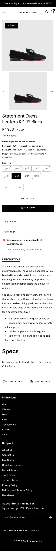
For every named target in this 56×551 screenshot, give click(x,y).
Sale (4, 434)
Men (4, 414)
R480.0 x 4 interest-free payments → (22, 146)
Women (6, 409)
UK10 (8, 176)
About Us (7, 449)
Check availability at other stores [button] (24, 249)
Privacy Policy (9, 485)
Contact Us (8, 454)
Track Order (8, 475)
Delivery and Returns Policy (17, 490)
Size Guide (8, 460)
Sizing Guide (9, 221)
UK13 (37, 176)
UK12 (26, 176)
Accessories (9, 424)
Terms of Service (11, 480)
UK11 (17, 176)
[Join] (50, 517)
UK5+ (8, 169)
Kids (4, 419)
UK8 (37, 169)
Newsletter (8, 495)
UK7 (27, 169)
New (4, 404)
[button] (4, 12)
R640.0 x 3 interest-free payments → (25, 150)
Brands (6, 429)
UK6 (18, 169)
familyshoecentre (32, 541)
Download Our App (12, 465)
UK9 (47, 169)
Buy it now (28, 208)
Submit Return (10, 470)
